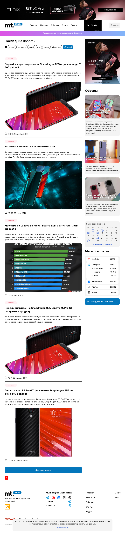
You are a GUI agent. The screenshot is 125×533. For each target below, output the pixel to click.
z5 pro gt (68, 47)
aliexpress (56, 47)
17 (102, 235)
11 (107, 233)
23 (98, 238)
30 (98, 241)
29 (93, 241)
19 (111, 235)
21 (88, 238)
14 (88, 235)
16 (97, 235)
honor (46, 47)
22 (93, 238)
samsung (22, 47)
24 (102, 238)
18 (107, 235)
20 (116, 235)
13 (116, 233)
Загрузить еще (43, 470)
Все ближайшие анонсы (102, 244)
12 (111, 233)
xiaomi (12, 47)
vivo (39, 47)
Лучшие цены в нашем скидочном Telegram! (62, 33)
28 (88, 241)
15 (93, 235)
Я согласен (62, 527)
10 (102, 233)
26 (111, 238)
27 (116, 238)
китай (31, 47)
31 (88, 230)
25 (107, 238)
